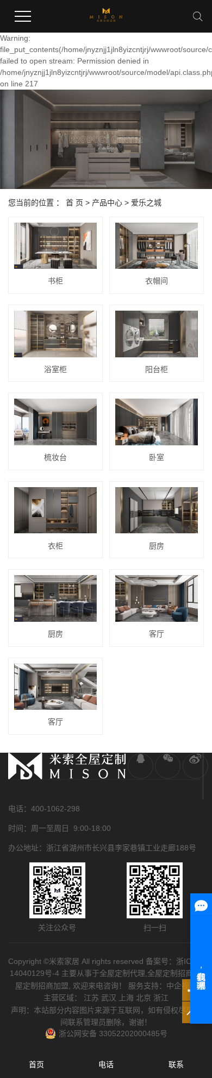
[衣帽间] (156, 246)
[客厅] (156, 598)
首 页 (74, 202)
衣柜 (55, 545)
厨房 (156, 545)
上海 (126, 997)
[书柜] (55, 246)
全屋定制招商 (170, 973)
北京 (143, 997)
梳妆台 (55, 457)
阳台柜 (156, 369)
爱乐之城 (146, 202)
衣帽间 (156, 280)
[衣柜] (55, 510)
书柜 (55, 280)
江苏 (91, 997)
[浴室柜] (55, 334)
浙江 (161, 997)
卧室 (156, 457)
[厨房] (156, 510)
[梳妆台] (55, 422)
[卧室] (156, 422)
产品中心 (107, 202)
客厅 (156, 633)
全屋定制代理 (122, 973)
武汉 (108, 997)
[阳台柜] (156, 334)
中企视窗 (181, 985)
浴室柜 (55, 369)
